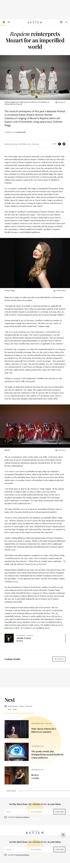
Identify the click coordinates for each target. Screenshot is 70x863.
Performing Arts (25, 144)
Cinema (21, 706)
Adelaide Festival (11, 144)
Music (9, 709)
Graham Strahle (21, 132)
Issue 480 (35, 144)
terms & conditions (22, 817)
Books (15, 709)
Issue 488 (48, 723)
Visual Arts (29, 706)
